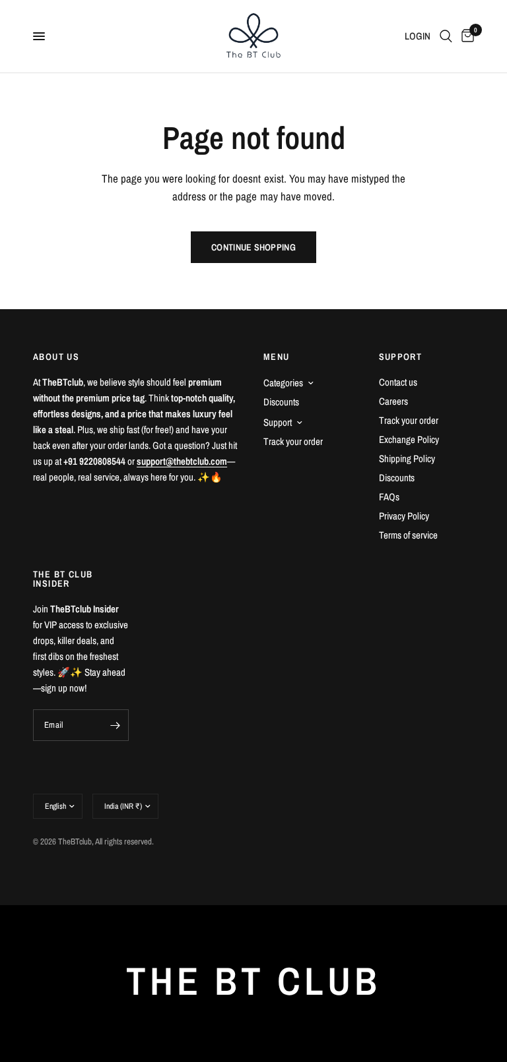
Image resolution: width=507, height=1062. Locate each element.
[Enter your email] (115, 725)
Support (277, 422)
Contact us (398, 382)
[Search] (446, 36)
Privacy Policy (404, 516)
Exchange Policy (409, 439)
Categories (283, 383)
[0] (465, 36)
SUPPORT (400, 356)
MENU (276, 356)
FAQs (389, 497)
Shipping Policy (407, 458)
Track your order (293, 441)
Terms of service (408, 535)
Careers (393, 401)
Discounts (281, 402)
